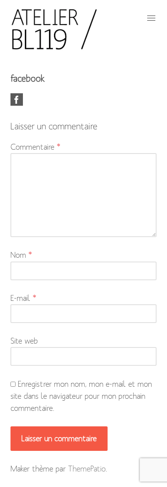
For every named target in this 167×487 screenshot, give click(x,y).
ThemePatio (87, 469)
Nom (21, 255)
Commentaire (35, 147)
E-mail (23, 298)
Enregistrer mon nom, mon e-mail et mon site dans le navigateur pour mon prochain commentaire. (81, 396)
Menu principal (150, 18)
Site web (24, 341)
